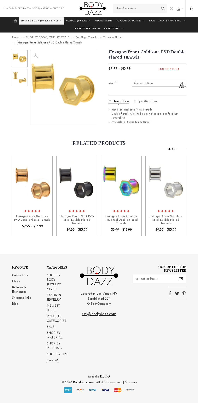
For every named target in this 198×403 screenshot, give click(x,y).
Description (121, 101)
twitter (177, 293)
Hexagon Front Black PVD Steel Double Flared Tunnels (77, 220)
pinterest (184, 293)
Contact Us (20, 275)
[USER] (179, 9)
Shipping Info (21, 297)
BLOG (105, 376)
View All (52, 360)
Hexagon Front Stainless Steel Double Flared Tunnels (165, 220)
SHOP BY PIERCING (85, 28)
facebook (170, 293)
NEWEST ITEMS (103, 21)
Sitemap (131, 382)
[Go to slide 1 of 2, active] (169, 149)
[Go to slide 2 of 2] (173, 149)
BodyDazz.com (83, 382)
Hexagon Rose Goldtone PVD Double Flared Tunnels (32, 218)
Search (162, 8)
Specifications (147, 101)
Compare (171, 8)
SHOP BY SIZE (112, 28)
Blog (15, 303)
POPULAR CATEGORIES (129, 21)
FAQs (16, 281)
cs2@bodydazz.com (99, 314)
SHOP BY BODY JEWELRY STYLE (39, 21)
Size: (112, 83)
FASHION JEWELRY (76, 21)
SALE (152, 21)
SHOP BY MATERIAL (170, 21)
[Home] (15, 21)
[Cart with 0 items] (191, 8)
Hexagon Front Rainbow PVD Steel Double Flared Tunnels (121, 220)
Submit (180, 279)
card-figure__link (32, 182)
